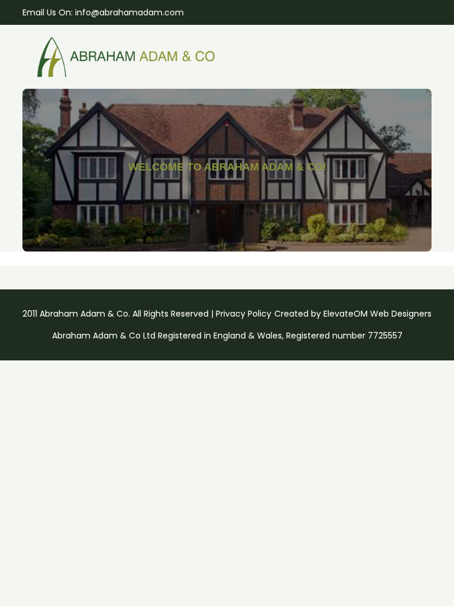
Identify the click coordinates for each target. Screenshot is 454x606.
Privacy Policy (243, 314)
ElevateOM (345, 314)
